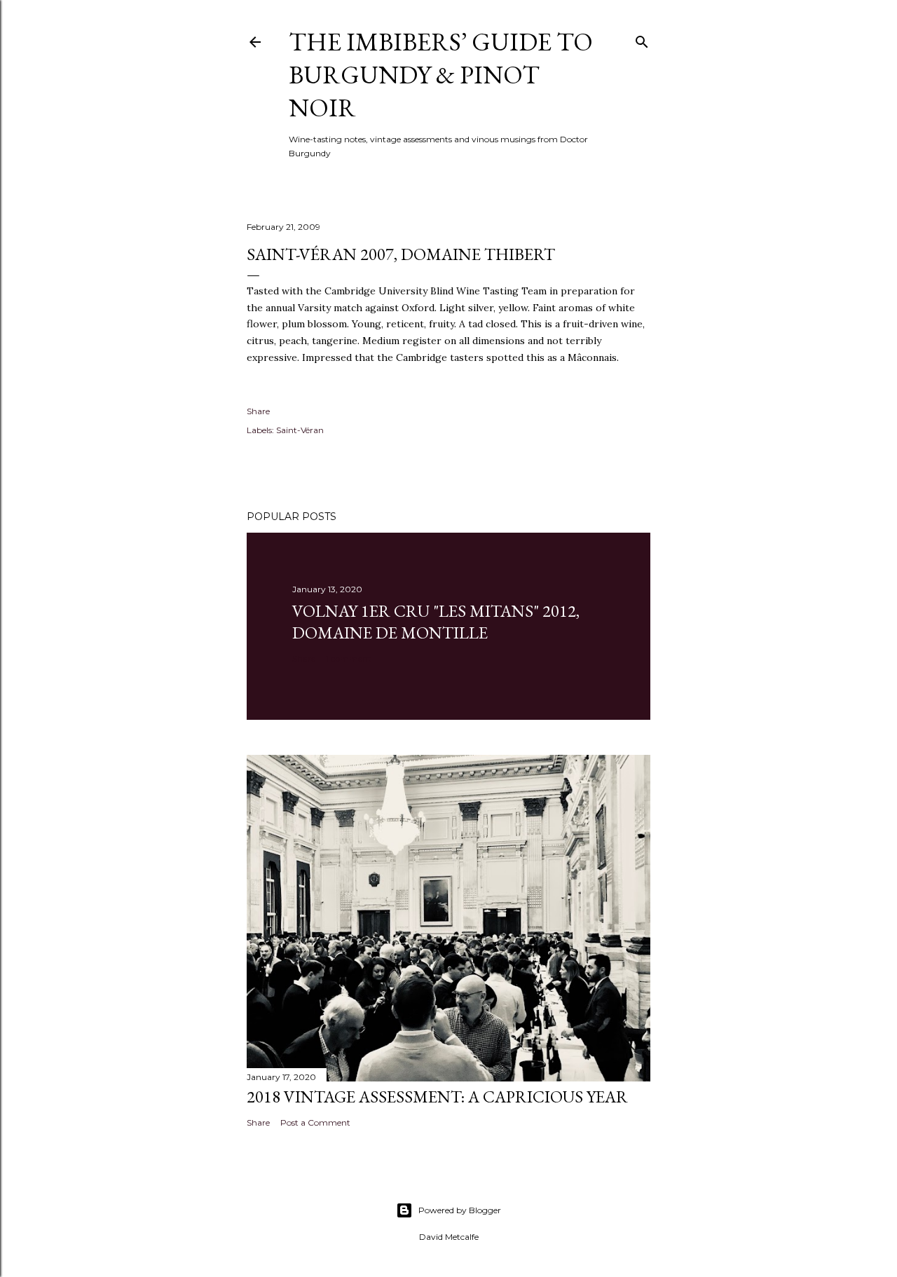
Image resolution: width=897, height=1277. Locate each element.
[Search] (642, 39)
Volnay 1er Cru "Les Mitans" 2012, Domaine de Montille (436, 621)
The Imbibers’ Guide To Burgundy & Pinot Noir (441, 74)
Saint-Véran (300, 430)
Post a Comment (315, 1122)
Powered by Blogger (459, 1210)
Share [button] (258, 411)
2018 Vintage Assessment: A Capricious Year (437, 1096)
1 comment (348, 658)
